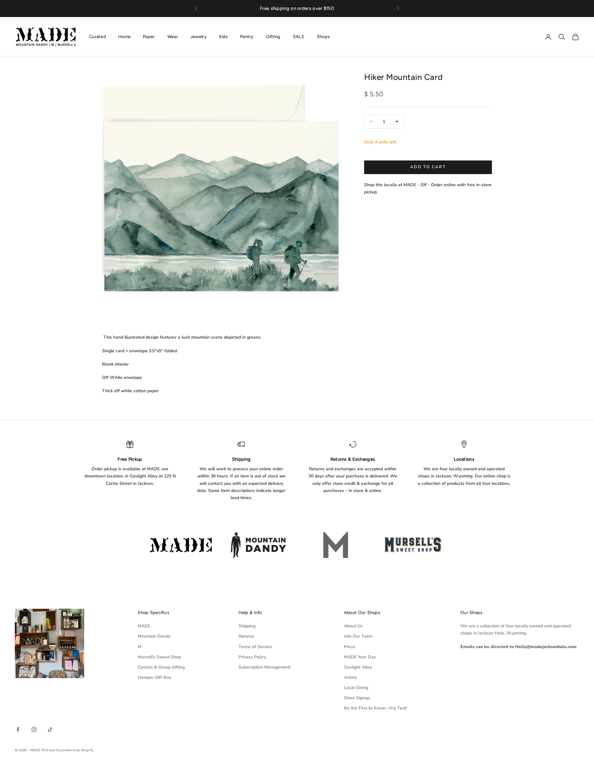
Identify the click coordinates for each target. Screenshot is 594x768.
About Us (353, 626)
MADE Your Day (360, 657)
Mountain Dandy (154, 636)
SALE (298, 36)
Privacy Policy (252, 657)
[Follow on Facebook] (18, 729)
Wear (172, 36)
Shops (323, 36)
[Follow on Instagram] (34, 729)
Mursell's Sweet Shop (159, 657)
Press (349, 647)
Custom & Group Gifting (161, 667)
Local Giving (356, 688)
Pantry (247, 36)
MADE (144, 626)
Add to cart (428, 167)
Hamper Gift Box (154, 677)
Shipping (247, 626)
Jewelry (198, 36)
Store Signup (357, 698)
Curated (97, 36)
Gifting (273, 36)
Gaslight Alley (358, 667)
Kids (223, 36)
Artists (350, 677)
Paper (149, 36)
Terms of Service (255, 647)
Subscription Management (265, 667)
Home (124, 36)
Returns (246, 636)
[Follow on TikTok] (50, 729)
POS (45, 750)
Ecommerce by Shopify (74, 750)
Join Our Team (358, 636)
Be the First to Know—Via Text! (375, 708)
